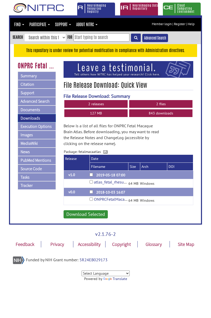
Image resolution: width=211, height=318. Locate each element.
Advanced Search (155, 38)
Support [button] (61, 24)
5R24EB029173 (94, 259)
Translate (120, 278)
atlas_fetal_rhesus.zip (112, 182)
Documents (30, 109)
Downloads (30, 118)
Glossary (154, 244)
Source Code (31, 168)
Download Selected (85, 214)
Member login (162, 24)
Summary (29, 75)
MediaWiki (29, 143)
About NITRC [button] (85, 24)
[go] (136, 37)
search (18, 37)
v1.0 (71, 174)
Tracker (27, 185)
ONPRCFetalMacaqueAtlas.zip (120, 199)
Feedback (25, 244)
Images (27, 134)
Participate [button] (38, 24)
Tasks (25, 177)
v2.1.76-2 (105, 234)
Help (191, 24)
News (25, 151)
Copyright (121, 244)
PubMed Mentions (36, 160)
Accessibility (89, 244)
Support (27, 92)
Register (179, 24)
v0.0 (71, 192)
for (69, 37)
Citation (27, 84)
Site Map (186, 244)
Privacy (57, 244)
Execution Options (36, 126)
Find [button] (18, 24)
